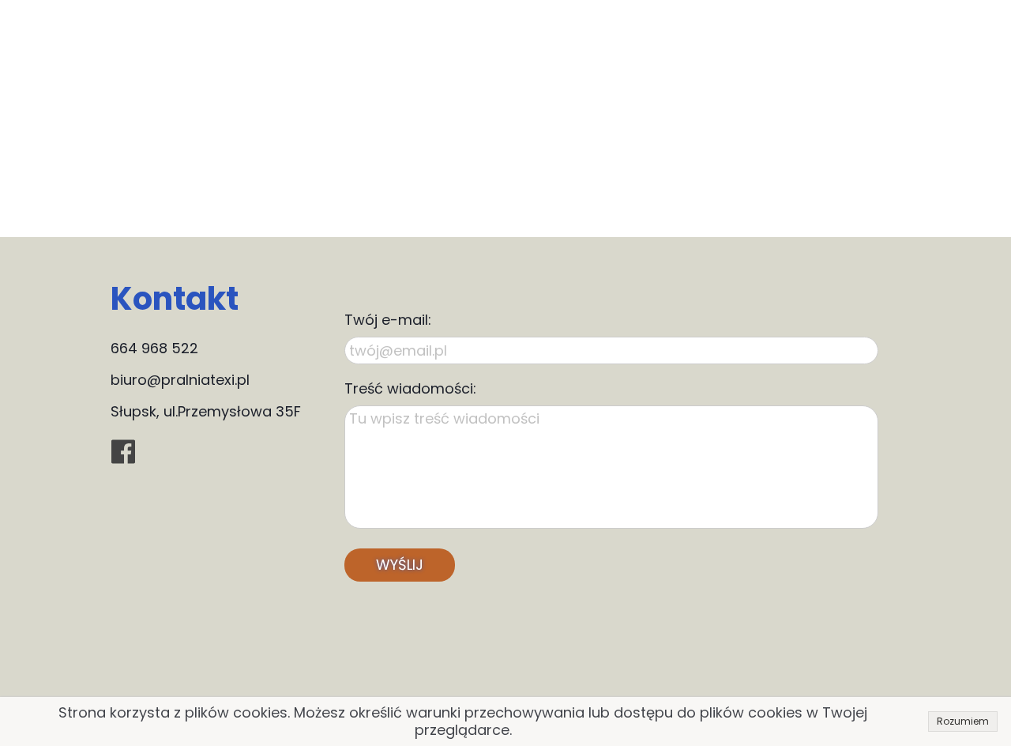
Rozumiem (963, 721)
